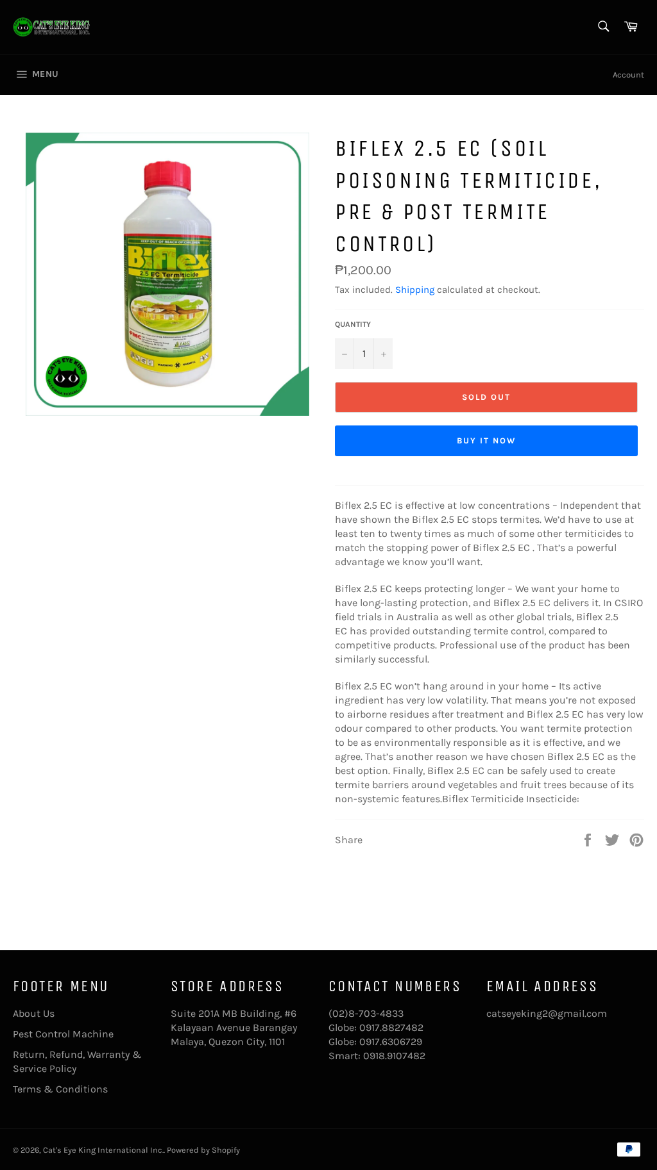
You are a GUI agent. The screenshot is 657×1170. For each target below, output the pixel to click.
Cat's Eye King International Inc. (103, 1150)
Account (628, 74)
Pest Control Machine (63, 1034)
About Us (34, 1013)
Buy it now (486, 440)
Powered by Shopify (203, 1150)
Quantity (353, 324)
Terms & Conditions (60, 1089)
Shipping (414, 289)
